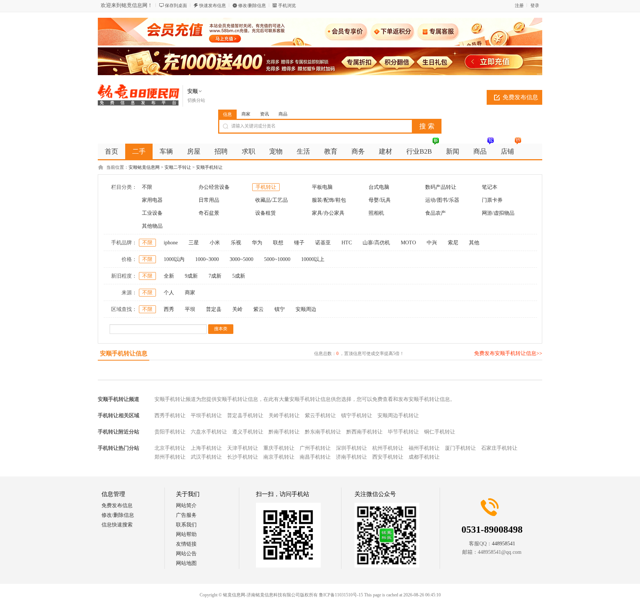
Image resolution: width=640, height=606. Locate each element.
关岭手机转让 (284, 415)
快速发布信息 (212, 5)
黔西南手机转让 (364, 432)
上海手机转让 (206, 448)
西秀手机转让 (170, 415)
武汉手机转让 (206, 457)
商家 (245, 114)
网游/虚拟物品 (498, 213)
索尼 (453, 242)
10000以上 (312, 259)
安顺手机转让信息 (123, 353)
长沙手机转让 (242, 457)
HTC (346, 242)
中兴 (432, 242)
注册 (519, 5)
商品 (283, 114)
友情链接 (186, 544)
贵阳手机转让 (170, 432)
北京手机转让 (170, 448)
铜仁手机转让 (439, 432)
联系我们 (186, 525)
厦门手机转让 (460, 448)
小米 (215, 242)
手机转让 (266, 187)
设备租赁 (265, 213)
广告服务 (186, 515)
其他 (474, 242)
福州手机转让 (424, 448)
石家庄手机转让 (499, 448)
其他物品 (152, 226)
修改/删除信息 (252, 5)
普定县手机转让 (245, 415)
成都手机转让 (424, 457)
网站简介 (186, 505)
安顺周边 (306, 309)
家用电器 (152, 200)
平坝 (190, 309)
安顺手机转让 (209, 167)
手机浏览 (287, 5)
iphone (171, 242)
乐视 (236, 242)
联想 (278, 242)
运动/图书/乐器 (442, 200)
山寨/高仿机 (376, 242)
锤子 (299, 242)
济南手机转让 (351, 457)
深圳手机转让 (351, 448)
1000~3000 (207, 259)
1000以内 (174, 259)
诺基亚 (323, 242)
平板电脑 (322, 187)
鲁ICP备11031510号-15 (341, 594)
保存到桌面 (176, 5)
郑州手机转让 (170, 457)
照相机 (376, 213)
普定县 (213, 309)
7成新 (215, 276)
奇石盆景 (209, 213)
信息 (227, 114)
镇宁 (279, 309)
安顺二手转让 (177, 167)
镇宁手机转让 (356, 415)
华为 (257, 242)
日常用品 (209, 200)
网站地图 (186, 563)
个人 (169, 292)
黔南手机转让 (284, 432)
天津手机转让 (242, 448)
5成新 (238, 276)
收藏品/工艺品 (271, 200)
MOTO (408, 242)
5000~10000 (277, 259)
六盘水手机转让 (209, 432)
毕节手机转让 (403, 432)
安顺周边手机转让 (398, 415)
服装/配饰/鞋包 (329, 200)
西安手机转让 (387, 457)
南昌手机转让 (315, 457)
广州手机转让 (315, 448)
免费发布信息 (520, 97)
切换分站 (196, 100)
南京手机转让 (278, 457)
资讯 (264, 114)
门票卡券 (492, 200)
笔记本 (489, 187)
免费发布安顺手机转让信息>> (508, 353)
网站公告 (186, 553)
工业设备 (152, 213)
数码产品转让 (440, 187)
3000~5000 (241, 259)
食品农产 (435, 213)
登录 (534, 5)
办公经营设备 (214, 187)
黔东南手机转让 (323, 432)
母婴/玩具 (380, 200)
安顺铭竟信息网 (144, 167)
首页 (111, 151)
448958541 (503, 543)
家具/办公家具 (328, 213)
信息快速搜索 (117, 525)
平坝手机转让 (206, 415)
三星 (194, 242)
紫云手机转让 (320, 415)
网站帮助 (186, 534)
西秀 (169, 309)
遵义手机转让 (247, 432)
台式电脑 (379, 187)
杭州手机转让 (387, 448)
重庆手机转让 (278, 448)
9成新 (191, 276)
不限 (147, 187)
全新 (169, 276)
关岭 (237, 309)
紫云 (258, 309)
